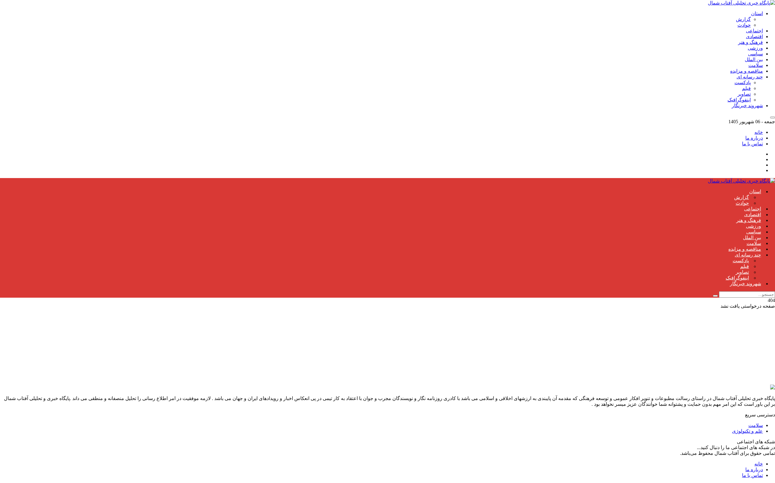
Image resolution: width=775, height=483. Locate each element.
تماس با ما (752, 143)
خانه (758, 132)
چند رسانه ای (750, 76)
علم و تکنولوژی (747, 431)
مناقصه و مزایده (746, 71)
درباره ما (754, 138)
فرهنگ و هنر (750, 42)
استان (757, 13)
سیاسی (755, 53)
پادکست (742, 82)
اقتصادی (754, 36)
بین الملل (754, 59)
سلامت (755, 65)
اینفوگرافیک (739, 99)
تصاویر (744, 94)
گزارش (743, 19)
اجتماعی (754, 30)
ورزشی (755, 48)
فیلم (746, 88)
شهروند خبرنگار (747, 105)
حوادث (744, 25)
